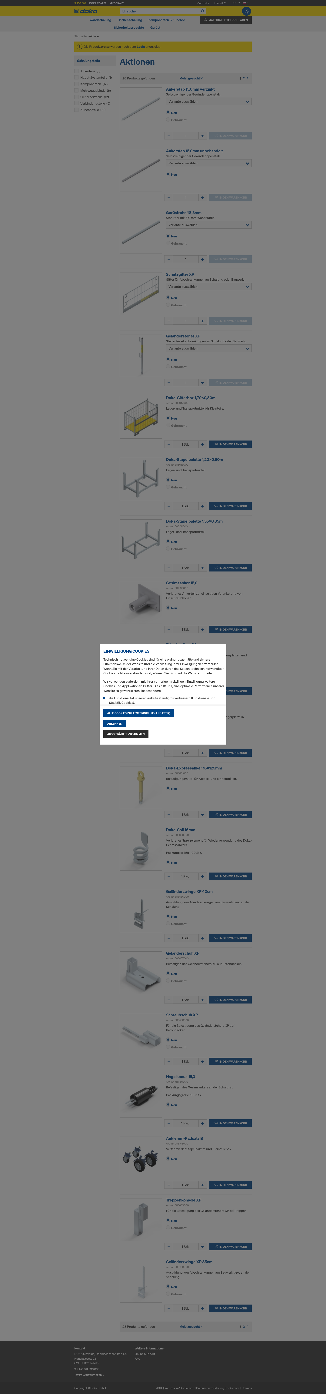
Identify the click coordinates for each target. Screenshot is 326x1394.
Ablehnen (114, 723)
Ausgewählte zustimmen (126, 734)
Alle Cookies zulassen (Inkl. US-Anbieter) (138, 713)
